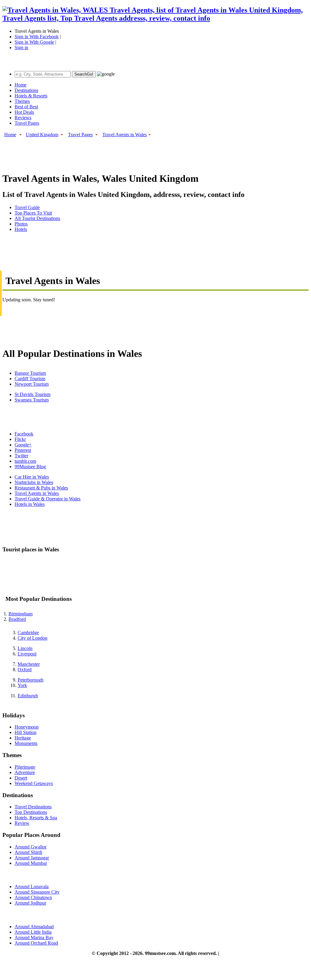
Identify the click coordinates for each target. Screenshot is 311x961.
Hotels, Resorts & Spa (36, 817)
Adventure (25, 772)
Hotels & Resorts (31, 95)
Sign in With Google (34, 42)
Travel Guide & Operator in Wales (47, 498)
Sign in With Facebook (37, 36)
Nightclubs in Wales (34, 482)
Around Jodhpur (30, 902)
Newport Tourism (32, 384)
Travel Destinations (33, 806)
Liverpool (27, 653)
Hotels (21, 229)
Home (20, 84)
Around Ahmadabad (34, 926)
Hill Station (25, 732)
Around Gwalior (30, 846)
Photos (21, 223)
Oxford (25, 669)
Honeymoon (27, 726)
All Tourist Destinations (37, 218)
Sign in (21, 47)
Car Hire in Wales (32, 476)
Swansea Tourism (32, 399)
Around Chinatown (33, 897)
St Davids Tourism (32, 394)
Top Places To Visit (33, 212)
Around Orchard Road (36, 943)
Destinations (26, 90)
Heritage (23, 737)
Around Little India (33, 932)
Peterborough (30, 679)
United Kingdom (42, 134)
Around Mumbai (31, 863)
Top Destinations (31, 812)
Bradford (17, 619)
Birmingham (20, 613)
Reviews (23, 117)
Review (22, 823)
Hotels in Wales (30, 504)
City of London (32, 638)
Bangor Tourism (30, 373)
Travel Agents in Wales (124, 134)
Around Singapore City (37, 892)
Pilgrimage (25, 767)
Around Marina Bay (34, 937)
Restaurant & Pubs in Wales (41, 487)
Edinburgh (28, 695)
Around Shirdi (28, 852)
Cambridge (28, 632)
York (22, 685)
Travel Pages (27, 123)
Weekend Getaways (34, 783)
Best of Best (26, 106)
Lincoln (25, 648)
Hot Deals (24, 112)
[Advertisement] (113, 151)
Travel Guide (27, 207)
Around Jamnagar (32, 857)
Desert (21, 777)
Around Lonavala (32, 886)
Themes (22, 101)
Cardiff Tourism (30, 378)
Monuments (26, 743)
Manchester (29, 664)
